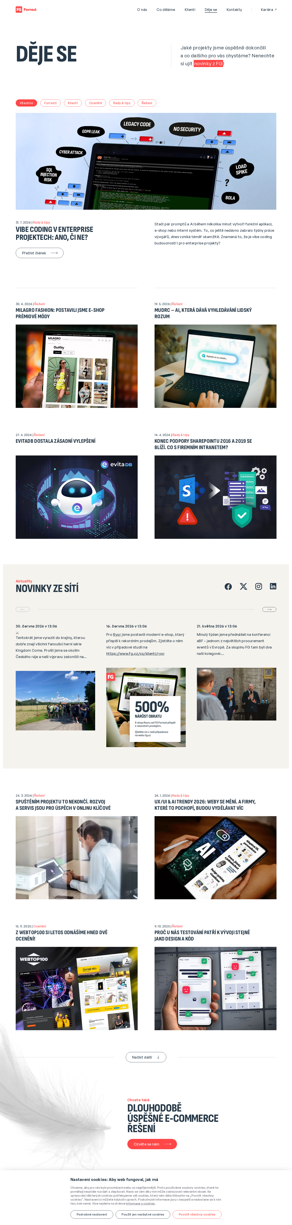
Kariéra (267, 9)
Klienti (190, 9)
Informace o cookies (140, 1203)
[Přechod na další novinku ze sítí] (269, 609)
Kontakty (234, 9)
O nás (142, 9)
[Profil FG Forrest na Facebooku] (228, 586)
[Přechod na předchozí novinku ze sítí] (23, 609)
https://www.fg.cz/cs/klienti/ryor (135, 653)
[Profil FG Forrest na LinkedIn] (273, 586)
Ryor (117, 634)
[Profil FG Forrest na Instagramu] (258, 586)
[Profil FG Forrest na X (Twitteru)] (243, 586)
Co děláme (166, 9)
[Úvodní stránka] (26, 9)
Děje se (211, 9)
